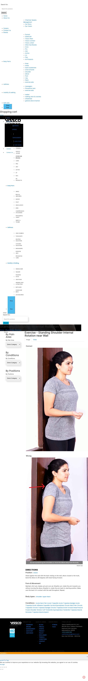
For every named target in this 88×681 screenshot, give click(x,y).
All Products (29, 59)
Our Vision (28, 26)
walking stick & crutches (33, 96)
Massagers (19, 248)
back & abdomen (30, 67)
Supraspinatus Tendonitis (61, 610)
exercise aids (29, 82)
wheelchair (28, 99)
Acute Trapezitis (52, 603)
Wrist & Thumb (18, 221)
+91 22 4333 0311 (67, 632)
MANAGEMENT (17, 137)
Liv (26, 55)
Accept (2, 664)
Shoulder (39, 597)
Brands (5, 32)
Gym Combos (20, 233)
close (1, 115)
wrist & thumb (29, 70)
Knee (26, 63)
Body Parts (7, 61)
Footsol (27, 34)
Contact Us (7, 30)
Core (26, 47)
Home (5, 16)
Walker (18, 272)
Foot (26, 76)
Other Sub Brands (31, 45)
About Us (6, 18)
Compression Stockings (20, 212)
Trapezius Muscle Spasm (40, 612)
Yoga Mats (19, 236)
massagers (28, 86)
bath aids (6, 103)
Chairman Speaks (31, 20)
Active (27, 53)
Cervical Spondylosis (57, 605)
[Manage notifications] (84, 677)
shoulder (28, 72)
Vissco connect (30, 41)
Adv (26, 51)
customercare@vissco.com (70, 634)
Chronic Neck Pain (70, 605)
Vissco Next (29, 38)
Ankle (27, 65)
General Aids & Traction (20, 283)
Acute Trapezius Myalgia (67, 603)
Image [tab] (28, 339)
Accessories (20, 295)
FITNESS (54, 624)
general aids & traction (32, 101)
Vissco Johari (29, 43)
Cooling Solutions (19, 244)
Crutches (19, 279)
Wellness (10, 227)
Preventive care (30, 88)
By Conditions (10, 358)
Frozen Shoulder (31, 610)
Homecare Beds (19, 291)
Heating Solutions (19, 240)
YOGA (54, 626)
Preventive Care (19, 257)
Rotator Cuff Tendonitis (45, 610)
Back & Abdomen (18, 195)
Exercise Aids (18, 252)
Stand (35, 573)
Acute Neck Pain (41, 603)
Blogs (41, 624)
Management (28, 22)
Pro (26, 49)
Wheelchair (19, 269)
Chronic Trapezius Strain (59, 608)
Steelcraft (28, 36)
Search (4, 12)
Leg (26, 78)
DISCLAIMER (42, 635)
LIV (16, 173)
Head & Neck (19, 205)
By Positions (10, 374)
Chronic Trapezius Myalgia (41, 608)
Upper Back (46, 597)
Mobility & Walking (13, 263)
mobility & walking (9, 92)
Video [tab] (35, 339)
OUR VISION (17, 145)
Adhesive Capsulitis (43, 605)
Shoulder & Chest (19, 216)
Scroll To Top (4, 660)
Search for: (4, 4)
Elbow (18, 199)
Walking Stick (18, 275)
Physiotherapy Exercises (13, 330)
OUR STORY (17, 141)
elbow (27, 74)
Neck (27, 80)
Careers (6, 28)
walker (27, 94)
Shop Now (7, 106)
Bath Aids (19, 287)
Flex (26, 57)
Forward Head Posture (75, 608)
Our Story (28, 24)
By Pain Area (10, 340)
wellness (6, 84)
